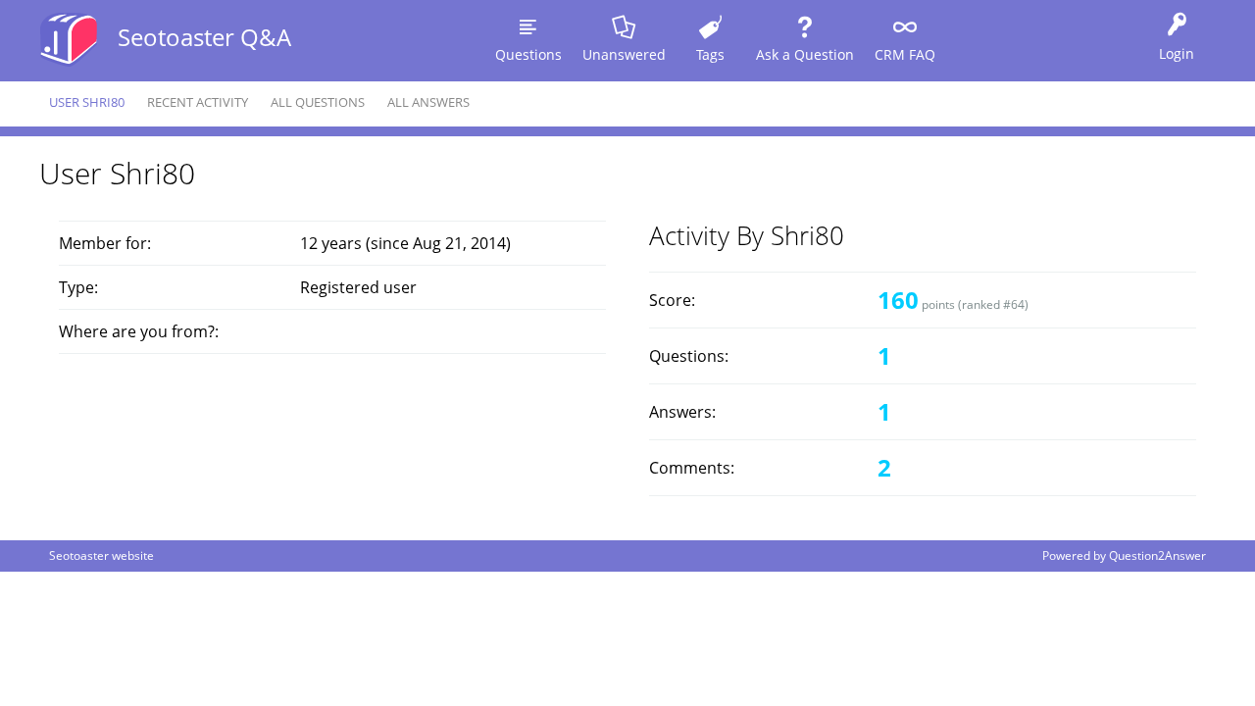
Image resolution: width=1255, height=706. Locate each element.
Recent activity (197, 102)
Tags (710, 54)
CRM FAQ (905, 54)
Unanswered (624, 54)
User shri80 (87, 102)
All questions (318, 102)
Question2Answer (1157, 555)
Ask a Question (805, 54)
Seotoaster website (101, 555)
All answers (428, 102)
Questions (528, 54)
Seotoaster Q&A (204, 37)
